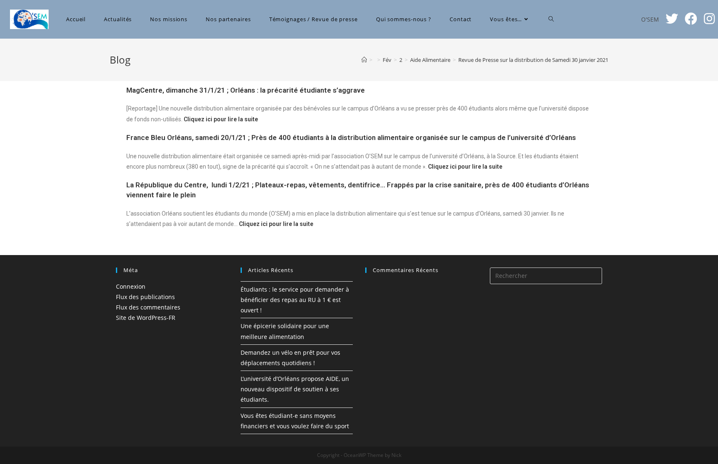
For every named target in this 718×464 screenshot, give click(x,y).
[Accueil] (364, 60)
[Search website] (551, 19)
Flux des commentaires (148, 307)
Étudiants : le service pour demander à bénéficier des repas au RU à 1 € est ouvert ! (295, 299)
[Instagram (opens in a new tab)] (709, 18)
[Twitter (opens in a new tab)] (671, 18)
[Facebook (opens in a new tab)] (691, 18)
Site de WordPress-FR (145, 318)
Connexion (130, 286)
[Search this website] (546, 275)
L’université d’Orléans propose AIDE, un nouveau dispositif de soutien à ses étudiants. (295, 389)
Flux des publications (145, 297)
